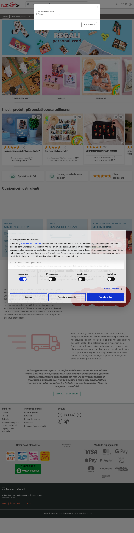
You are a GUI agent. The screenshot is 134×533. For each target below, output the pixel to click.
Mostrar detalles (111, 289)
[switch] (52, 279)
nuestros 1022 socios (31, 244)
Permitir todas (105, 297)
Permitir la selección (67, 297)
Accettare (89, 24)
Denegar (29, 297)
